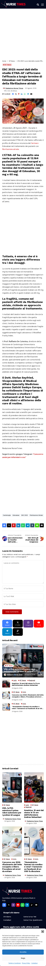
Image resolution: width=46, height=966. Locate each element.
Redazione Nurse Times (14, 88)
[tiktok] (32, 905)
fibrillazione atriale (10, 149)
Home (4, 61)
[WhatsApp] (22, 905)
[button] (43, 931)
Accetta (23, 952)
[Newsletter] (36, 905)
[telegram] (27, 905)
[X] (9, 905)
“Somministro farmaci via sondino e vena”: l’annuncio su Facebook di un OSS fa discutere (27, 707)
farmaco (35, 143)
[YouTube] (18, 905)
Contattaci (34, 963)
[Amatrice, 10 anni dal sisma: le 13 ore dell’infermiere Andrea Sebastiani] (6, 684)
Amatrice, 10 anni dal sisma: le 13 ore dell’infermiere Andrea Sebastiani (26, 684)
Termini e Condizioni (14, 963)
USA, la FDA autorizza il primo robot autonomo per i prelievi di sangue (19, 670)
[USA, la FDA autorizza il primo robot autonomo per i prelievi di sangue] (23, 660)
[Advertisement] (23, 35)
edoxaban (16, 515)
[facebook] (4, 905)
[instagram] (13, 905)
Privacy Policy (26, 963)
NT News (12, 61)
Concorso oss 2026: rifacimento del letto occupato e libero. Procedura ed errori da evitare (28, 696)
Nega (23, 958)
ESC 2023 (24, 515)
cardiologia (7, 515)
